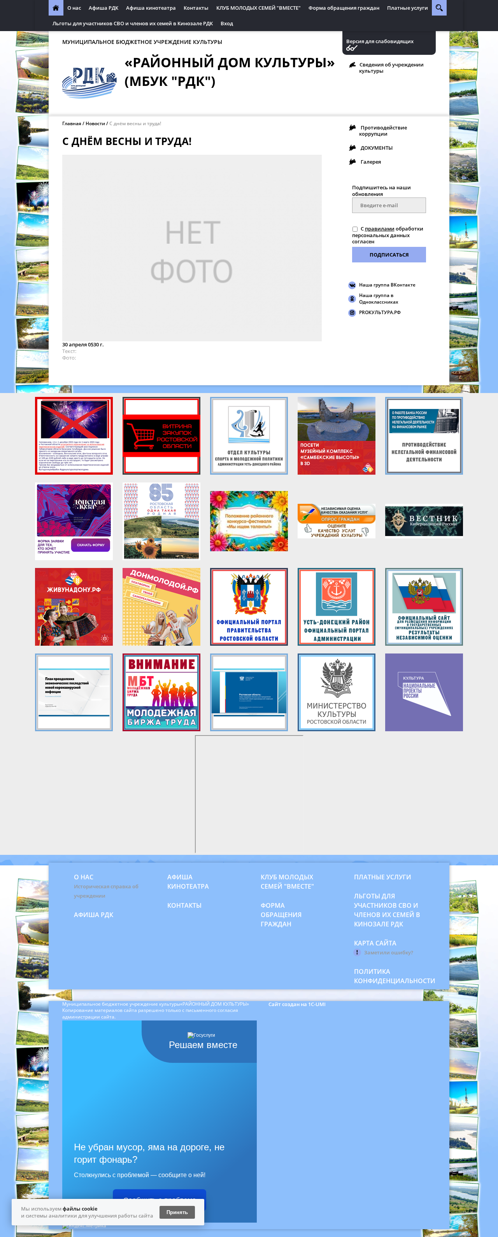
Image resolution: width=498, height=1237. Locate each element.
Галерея (371, 161)
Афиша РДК (103, 7)
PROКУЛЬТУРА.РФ (380, 312)
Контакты (196, 7)
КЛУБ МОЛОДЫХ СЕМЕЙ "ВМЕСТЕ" (258, 7)
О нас (74, 7)
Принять (177, 1212)
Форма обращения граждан (344, 7)
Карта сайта (375, 943)
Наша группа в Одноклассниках (378, 298)
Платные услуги (407, 7)
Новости (95, 123)
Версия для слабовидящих (380, 41)
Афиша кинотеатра (151, 7)
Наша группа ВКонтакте (387, 285)
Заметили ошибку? (388, 952)
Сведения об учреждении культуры (391, 67)
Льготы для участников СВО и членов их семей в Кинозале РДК (133, 23)
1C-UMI (317, 1004)
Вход (227, 23)
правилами (380, 228)
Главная (71, 123)
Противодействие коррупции (383, 130)
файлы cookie (80, 1208)
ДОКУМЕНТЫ (377, 147)
